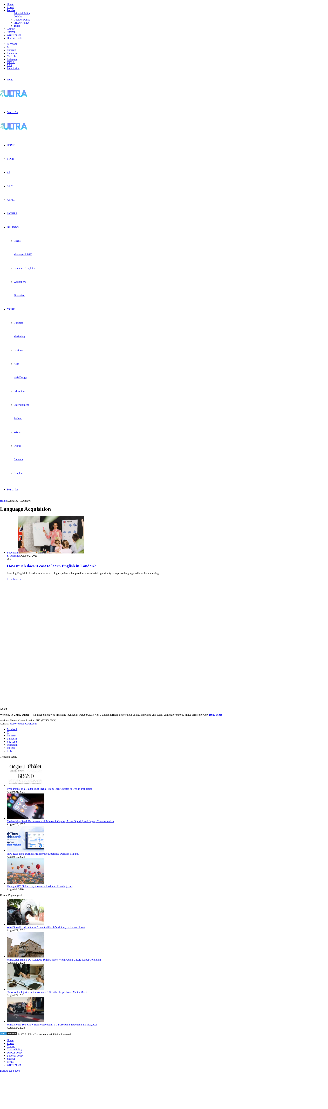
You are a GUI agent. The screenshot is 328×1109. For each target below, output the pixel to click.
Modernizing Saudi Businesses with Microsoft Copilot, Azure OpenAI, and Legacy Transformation (60, 821)
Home (10, 4)
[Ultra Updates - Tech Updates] (25, 95)
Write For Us (14, 34)
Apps (10, 186)
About (10, 7)
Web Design (20, 377)
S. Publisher (13, 555)
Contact (11, 28)
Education (19, 391)
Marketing (19, 336)
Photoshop (19, 295)
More (11, 309)
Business (18, 322)
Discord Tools (14, 38)
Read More (215, 714)
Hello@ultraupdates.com (23, 723)
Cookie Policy (14, 1049)
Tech (10, 158)
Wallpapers (20, 281)
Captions (18, 459)
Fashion (18, 418)
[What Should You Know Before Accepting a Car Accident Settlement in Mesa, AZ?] (25, 1021)
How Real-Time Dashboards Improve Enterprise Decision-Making (43, 853)
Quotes (17, 445)
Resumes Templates (24, 268)
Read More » (14, 579)
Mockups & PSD (23, 254)
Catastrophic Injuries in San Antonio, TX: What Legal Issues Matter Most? (47, 992)
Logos (17, 240)
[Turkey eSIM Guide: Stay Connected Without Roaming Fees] (25, 883)
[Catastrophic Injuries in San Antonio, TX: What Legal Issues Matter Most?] (25, 989)
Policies (11, 10)
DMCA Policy (15, 1052)
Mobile (12, 213)
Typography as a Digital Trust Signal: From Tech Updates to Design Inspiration (49, 788)
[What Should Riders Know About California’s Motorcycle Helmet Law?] (25, 924)
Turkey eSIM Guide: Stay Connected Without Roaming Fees (39, 886)
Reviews (18, 350)
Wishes (17, 432)
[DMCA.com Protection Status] (8, 1034)
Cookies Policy (22, 19)
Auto (16, 363)
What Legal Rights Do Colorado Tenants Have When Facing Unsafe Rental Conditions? (54, 959)
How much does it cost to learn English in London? (51, 566)
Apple (11, 199)
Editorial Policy (22, 13)
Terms (17, 25)
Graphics (18, 473)
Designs (13, 227)
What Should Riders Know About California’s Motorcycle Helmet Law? (46, 927)
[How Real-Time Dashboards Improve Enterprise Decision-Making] (25, 850)
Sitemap (11, 31)
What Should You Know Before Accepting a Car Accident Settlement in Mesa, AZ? (52, 1024)
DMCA (18, 16)
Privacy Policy (21, 22)
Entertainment (21, 404)
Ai (8, 172)
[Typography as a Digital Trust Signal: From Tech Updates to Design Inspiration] (25, 785)
